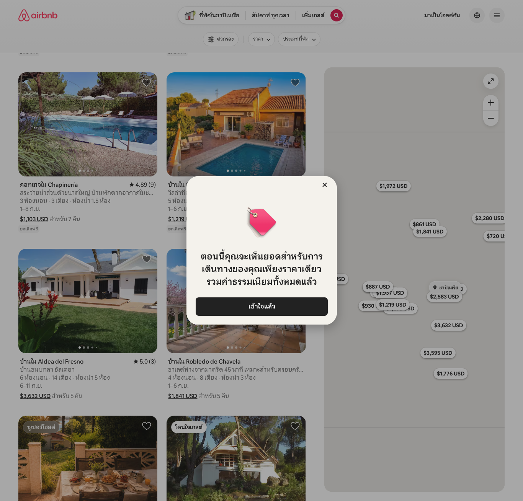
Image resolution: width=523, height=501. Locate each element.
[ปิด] (325, 185)
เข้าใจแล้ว (261, 306)
